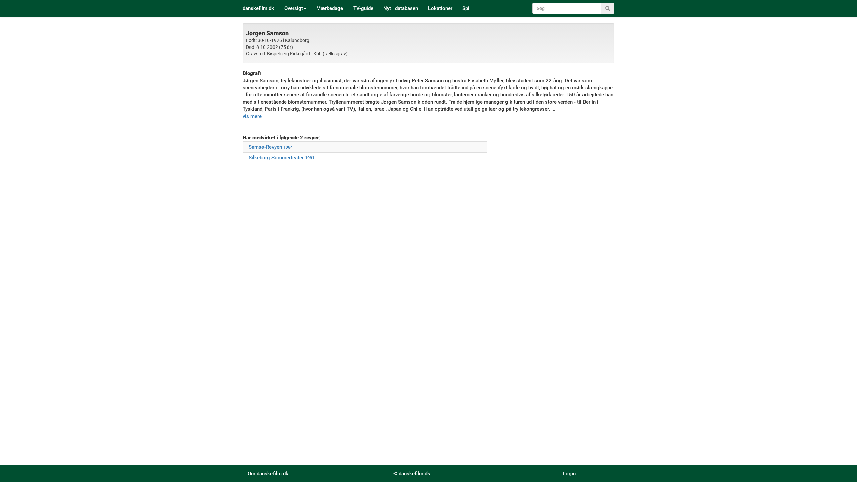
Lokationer (440, 8)
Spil (466, 8)
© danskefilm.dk (411, 474)
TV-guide (363, 8)
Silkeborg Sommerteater (276, 158)
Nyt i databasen (400, 8)
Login (569, 474)
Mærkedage (329, 8)
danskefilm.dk (258, 8)
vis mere (252, 116)
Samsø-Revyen (265, 147)
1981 (309, 157)
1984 (288, 147)
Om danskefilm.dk (268, 474)
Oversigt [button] (293, 8)
